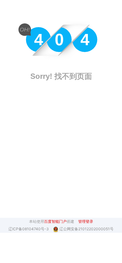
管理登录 (85, 221)
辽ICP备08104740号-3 (29, 229)
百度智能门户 (55, 221)
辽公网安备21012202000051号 (86, 229)
